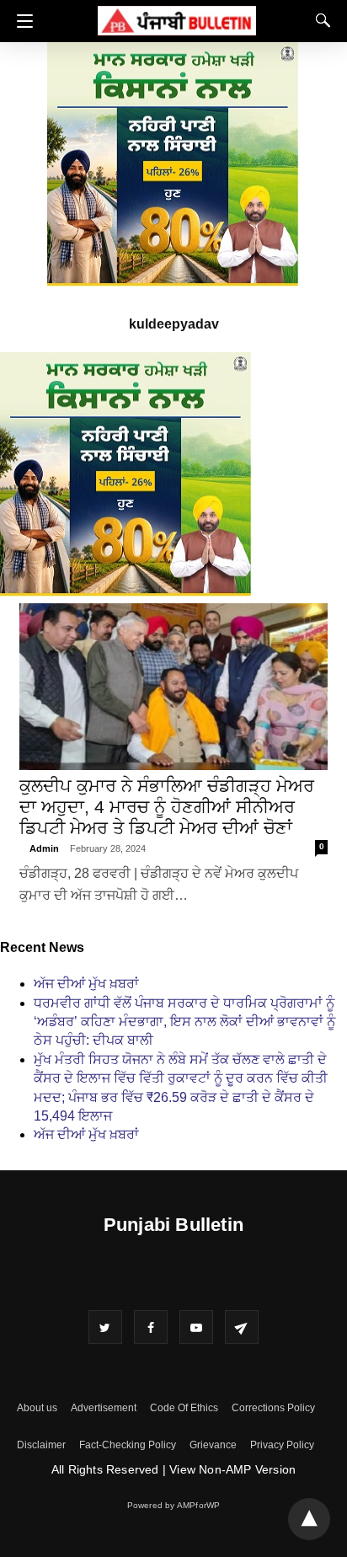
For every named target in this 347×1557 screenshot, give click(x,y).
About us (37, 1408)
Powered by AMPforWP (174, 1505)
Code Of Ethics (184, 1408)
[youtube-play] (196, 1327)
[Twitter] (105, 1327)
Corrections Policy (273, 1408)
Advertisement (103, 1408)
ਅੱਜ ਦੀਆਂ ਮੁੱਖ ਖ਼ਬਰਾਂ (86, 983)
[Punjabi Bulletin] (177, 18)
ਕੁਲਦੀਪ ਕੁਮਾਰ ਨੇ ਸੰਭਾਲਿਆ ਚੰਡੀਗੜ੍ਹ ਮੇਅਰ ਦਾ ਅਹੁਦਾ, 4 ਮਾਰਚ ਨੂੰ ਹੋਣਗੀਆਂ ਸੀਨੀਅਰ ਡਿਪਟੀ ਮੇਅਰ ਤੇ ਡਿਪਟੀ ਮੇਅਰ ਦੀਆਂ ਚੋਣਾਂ (166, 806)
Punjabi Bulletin (173, 1224)
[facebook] (151, 1327)
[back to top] (309, 1519)
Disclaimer (41, 1445)
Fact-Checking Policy (127, 1445)
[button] (20, 21)
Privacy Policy (282, 1445)
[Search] (319, 20)
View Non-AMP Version (232, 1469)
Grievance (213, 1445)
